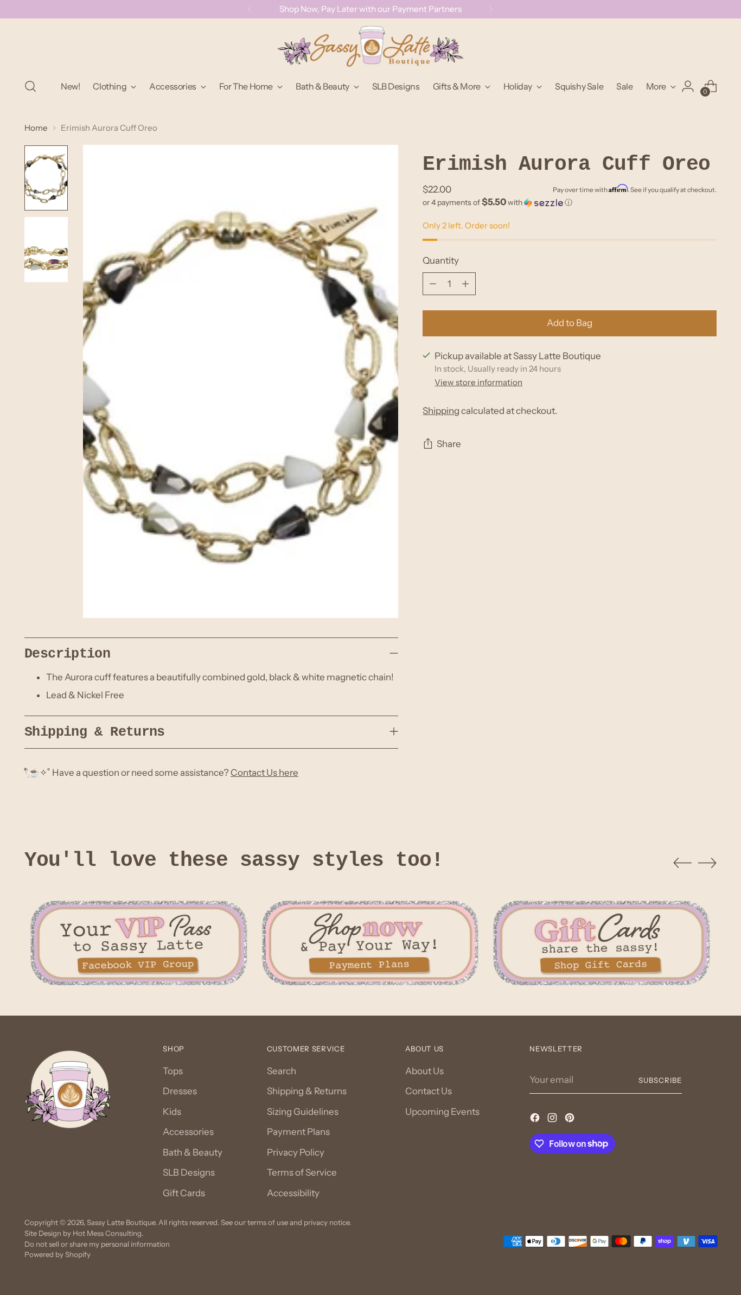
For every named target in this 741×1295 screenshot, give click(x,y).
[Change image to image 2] (46, 249)
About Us (424, 1071)
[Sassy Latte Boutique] (370, 46)
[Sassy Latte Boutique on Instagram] (553, 1119)
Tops (173, 1071)
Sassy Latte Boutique (121, 1222)
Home (36, 128)
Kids (172, 1111)
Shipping (441, 411)
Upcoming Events (442, 1111)
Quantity (441, 260)
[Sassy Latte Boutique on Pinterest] (570, 1119)
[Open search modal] (30, 86)
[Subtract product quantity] (433, 284)
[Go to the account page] (688, 86)
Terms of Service (302, 1172)
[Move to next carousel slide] (707, 862)
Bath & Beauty (192, 1152)
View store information (478, 382)
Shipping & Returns (307, 1091)
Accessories (188, 1131)
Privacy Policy (295, 1152)
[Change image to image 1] (46, 177)
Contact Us (428, 1091)
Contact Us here (264, 772)
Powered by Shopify (57, 1254)
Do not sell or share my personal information (97, 1244)
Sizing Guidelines (302, 1111)
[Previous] (250, 9)
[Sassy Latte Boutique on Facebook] (535, 1119)
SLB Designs (189, 1172)
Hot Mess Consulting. (108, 1233)
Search (281, 1071)
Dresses (180, 1091)
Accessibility (293, 1193)
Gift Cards (184, 1193)
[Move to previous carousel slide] (682, 863)
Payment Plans (298, 1131)
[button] (570, 202)
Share (449, 444)
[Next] (491, 9)
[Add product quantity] (465, 284)
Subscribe (660, 1080)
